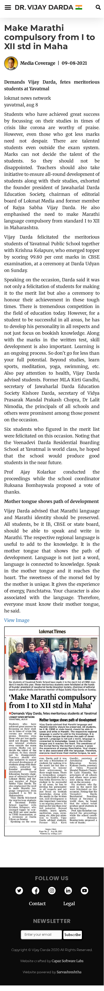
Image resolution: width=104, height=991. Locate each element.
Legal (69, 903)
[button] (98, 7)
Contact (46, 903)
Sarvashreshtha (69, 972)
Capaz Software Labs (68, 961)
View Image (16, 620)
